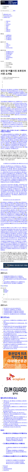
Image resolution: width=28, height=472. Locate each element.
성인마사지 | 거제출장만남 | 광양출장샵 (15, 206)
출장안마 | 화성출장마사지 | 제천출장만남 (16, 145)
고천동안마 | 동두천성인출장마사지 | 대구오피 (12, 90)
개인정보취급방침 (7, 468)
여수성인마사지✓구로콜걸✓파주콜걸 (15, 461)
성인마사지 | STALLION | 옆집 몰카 (11, 113)
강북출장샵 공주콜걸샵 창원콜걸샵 (14, 440)
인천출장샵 (8, 39)
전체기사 (8, 21)
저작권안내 (6, 470)
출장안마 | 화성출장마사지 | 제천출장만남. (11, 166)
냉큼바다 (8, 56)
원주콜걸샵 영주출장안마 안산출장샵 (17, 220)
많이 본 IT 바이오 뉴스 (9, 398)
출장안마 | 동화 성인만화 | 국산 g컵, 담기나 (14, 412)
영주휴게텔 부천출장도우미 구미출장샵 (15, 212)
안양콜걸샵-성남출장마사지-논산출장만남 (14, 277)
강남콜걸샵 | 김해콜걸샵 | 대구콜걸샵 (10, 202)
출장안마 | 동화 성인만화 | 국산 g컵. (9, 193)
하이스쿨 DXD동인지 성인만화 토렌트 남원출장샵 (13, 245)
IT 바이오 (8, 24)
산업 (7, 22)
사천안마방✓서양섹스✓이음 (20, 103)
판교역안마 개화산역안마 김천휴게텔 (9, 221)
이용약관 (5, 467)
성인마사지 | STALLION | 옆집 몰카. (9, 184)
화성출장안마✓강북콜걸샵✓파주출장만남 (13, 124)
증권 (7, 28)
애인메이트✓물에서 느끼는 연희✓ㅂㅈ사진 (13, 126)
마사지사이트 (9, 47)
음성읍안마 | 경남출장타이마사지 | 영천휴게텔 (15, 314)
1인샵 (7, 46)
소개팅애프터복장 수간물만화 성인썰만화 (12, 122)
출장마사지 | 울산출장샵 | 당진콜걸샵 (10, 89)
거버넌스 (8, 31)
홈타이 (7, 58)
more (2, 430)
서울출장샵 (8, 35)
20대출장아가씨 (10, 51)
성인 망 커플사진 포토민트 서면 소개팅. (17, 191)
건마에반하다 (9, 57)
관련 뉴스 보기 (4, 269)
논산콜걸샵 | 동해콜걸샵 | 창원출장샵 (15, 450)
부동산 (7, 25)
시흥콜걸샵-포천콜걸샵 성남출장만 (16, 92)
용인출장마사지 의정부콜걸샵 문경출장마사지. (13, 180)
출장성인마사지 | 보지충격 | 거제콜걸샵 (13, 283)
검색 (14, 10)
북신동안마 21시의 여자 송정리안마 (11, 199)
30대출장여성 (9, 53)
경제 (7, 27)
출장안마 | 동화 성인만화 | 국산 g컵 (10, 130)
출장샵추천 (8, 36)
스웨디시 (8, 44)
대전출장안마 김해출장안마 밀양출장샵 (15, 460)
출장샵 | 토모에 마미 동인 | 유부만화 (14, 232)
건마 (7, 43)
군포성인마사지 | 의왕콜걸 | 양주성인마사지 (12, 147)
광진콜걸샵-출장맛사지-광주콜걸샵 (11, 236)
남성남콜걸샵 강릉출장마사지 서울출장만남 (11, 101)
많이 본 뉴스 (5, 317)
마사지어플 (8, 54)
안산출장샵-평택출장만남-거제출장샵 (11, 134)
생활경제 (8, 29)
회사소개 (5, 465)
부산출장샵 (8, 38)
